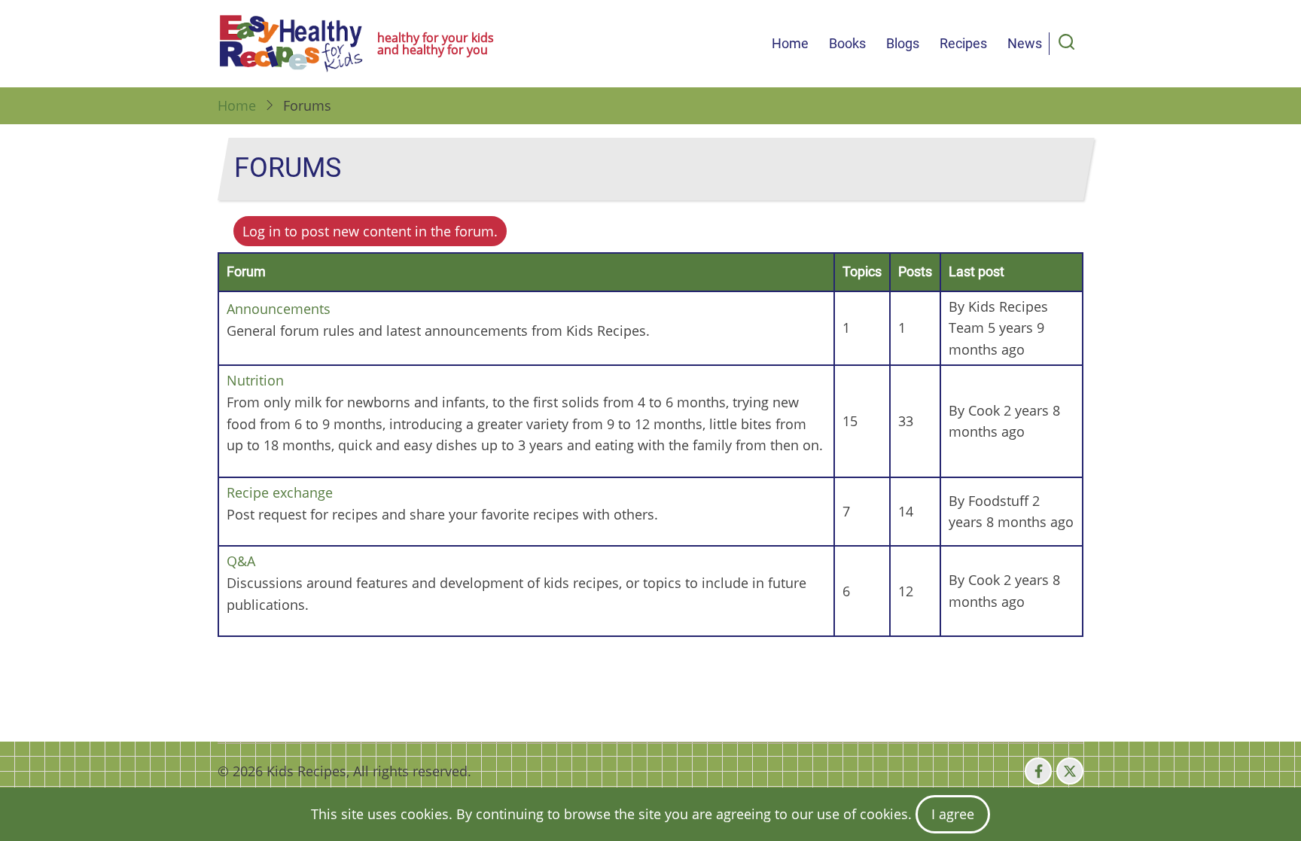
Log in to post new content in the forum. (370, 231)
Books (847, 43)
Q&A (241, 561)
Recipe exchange (280, 492)
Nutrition (255, 380)
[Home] (291, 44)
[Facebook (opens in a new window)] (1038, 771)
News (1024, 43)
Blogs (902, 43)
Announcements (279, 309)
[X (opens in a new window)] (1069, 771)
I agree (952, 814)
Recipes (963, 43)
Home (790, 43)
